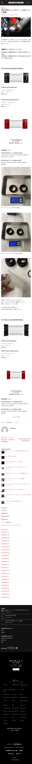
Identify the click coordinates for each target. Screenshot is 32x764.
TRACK (3, 632)
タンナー (5, 705)
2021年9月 (4, 555)
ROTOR (16, 14)
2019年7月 (4, 579)
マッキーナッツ (15, 714)
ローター (5, 723)
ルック (5, 720)
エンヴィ (22, 689)
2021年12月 (4, 546)
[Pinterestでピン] (19, 417)
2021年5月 (4, 564)
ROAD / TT (10, 628)
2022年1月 (4, 543)
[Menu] (2, 3)
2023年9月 (4, 535)
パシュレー (23, 705)
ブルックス (23, 708)
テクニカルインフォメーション (10, 525)
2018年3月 (4, 588)
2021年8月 (4, 558)
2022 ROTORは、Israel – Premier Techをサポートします (17, 484)
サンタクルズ (23, 697)
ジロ (4, 700)
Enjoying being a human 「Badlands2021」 (15, 489)
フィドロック (15, 708)
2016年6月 (4, 594)
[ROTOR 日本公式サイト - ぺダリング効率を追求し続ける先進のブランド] (16, 3)
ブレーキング (15, 711)
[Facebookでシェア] (13, 417)
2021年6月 (4, 561)
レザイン (14, 720)
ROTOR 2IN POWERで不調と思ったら (13, 501)
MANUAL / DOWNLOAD (6, 638)
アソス (5, 684)
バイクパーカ (6, 708)
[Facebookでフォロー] (8, 648)
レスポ (21, 720)
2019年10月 (4, 570)
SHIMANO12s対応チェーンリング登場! (13, 461)
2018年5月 (4, 585)
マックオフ (23, 714)
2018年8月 (4, 582)
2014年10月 (4, 597)
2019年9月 (4, 573)
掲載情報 (3, 513)
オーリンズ (6, 694)
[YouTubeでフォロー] (16, 648)
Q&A (2, 642)
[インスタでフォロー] (11, 648)
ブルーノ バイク (7, 711)
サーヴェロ (14, 697)
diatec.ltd (17, 759)
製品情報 (3, 519)
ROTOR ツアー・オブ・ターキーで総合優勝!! (15, 478)
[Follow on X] (14, 648)
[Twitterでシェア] (16, 417)
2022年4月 (4, 540)
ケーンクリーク (7, 697)
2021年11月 (4, 549)
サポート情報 (5, 522)
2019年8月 (4, 576)
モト (13, 717)
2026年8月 (4, 532)
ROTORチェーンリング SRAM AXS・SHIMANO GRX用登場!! (7, 439)
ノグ (13, 705)
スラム (13, 700)
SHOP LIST (3, 640)
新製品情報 (3, 8)
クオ (21, 694)
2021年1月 (4, 567)
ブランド (28, 2)
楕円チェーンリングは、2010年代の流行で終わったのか (17, 450)
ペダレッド (6, 714)
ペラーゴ (22, 711)
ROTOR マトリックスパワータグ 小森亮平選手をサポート (17, 473)
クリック (14, 694)
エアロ (13, 689)
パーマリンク (16, 422)
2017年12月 (4, 591)
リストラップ (23, 717)
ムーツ (5, 717)
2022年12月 (4, 538)
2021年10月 (4, 552)
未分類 (3, 510)
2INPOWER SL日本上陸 (10, 456)
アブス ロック (15, 684)
